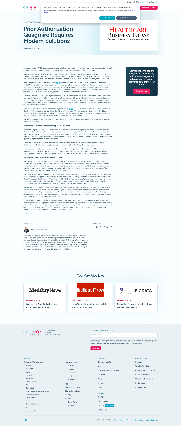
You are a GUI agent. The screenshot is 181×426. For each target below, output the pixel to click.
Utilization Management (33, 362)
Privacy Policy (119, 420)
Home (25, 22)
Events (100, 387)
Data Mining (71, 379)
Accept (107, 18)
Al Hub (100, 383)
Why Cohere (103, 401)
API (27, 407)
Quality (68, 395)
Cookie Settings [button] (151, 420)
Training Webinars (142, 366)
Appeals (68, 383)
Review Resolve (31, 382)
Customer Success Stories (109, 370)
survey (58, 83)
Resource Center (105, 362)
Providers (70, 406)
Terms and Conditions (135, 420)
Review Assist (30, 378)
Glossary (101, 374)
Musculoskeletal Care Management (37, 391)
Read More (27, 213)
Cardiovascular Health (33, 394)
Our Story (102, 397)
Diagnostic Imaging (32, 404)
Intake (28, 372)
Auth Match (71, 372)
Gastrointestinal (31, 398)
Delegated (30, 388)
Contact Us (102, 410)
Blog (99, 366)
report (71, 109)
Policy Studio (31, 411)
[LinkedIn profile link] (25, 420)
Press (31, 22)
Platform (29, 365)
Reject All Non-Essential (126, 18)
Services (70, 369)
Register (138, 362)
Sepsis (69, 376)
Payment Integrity (72, 362)
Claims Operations (72, 391)
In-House (29, 369)
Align (27, 385)
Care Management (72, 387)
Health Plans (72, 402)
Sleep (28, 401)
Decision (29, 375)
